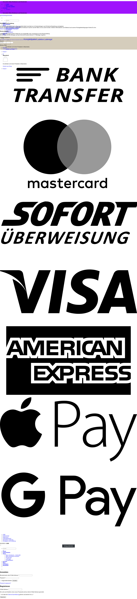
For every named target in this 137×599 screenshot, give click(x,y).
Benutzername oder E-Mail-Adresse (9, 575)
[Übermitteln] (0, 44)
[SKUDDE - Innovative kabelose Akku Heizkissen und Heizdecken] (6, 15)
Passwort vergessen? (5, 583)
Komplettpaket (9, 32)
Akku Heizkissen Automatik (14, 39)
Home (4, 551)
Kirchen (5, 47)
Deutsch (5, 8)
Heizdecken (9, 29)
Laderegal (48, 39)
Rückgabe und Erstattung (9, 541)
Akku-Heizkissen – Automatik (13, 555)
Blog (4, 562)
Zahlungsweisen (7, 538)
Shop (4, 553)
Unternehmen (6, 24)
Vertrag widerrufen (68, 546)
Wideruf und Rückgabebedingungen (9, 28)
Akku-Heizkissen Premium (4, 39)
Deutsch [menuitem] (8, 9)
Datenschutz (6, 535)
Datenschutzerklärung (13, 594)
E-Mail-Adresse (4, 589)
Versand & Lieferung (8, 539)
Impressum (5, 537)
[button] (6, 565)
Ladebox (40, 39)
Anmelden (15, 580)
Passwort (2, 577)
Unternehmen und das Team (10, 49)
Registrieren (3, 597)
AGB (4, 534)
